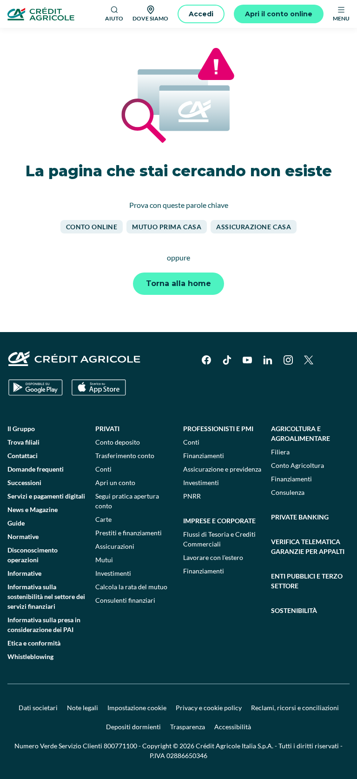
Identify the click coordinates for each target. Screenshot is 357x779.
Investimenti (113, 573)
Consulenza (287, 492)
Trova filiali (23, 442)
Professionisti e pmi (218, 429)
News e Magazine (32, 509)
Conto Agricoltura (297, 465)
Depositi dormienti (133, 727)
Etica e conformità (33, 643)
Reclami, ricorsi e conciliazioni (295, 708)
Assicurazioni (114, 546)
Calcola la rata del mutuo (131, 587)
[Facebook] (206, 360)
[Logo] (40, 13)
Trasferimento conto (124, 455)
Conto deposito (117, 442)
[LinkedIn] (267, 360)
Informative (24, 573)
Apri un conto (115, 482)
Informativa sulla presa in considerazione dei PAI (43, 624)
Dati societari (38, 708)
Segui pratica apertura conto (127, 501)
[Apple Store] (99, 388)
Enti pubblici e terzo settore (307, 581)
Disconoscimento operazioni (32, 555)
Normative (23, 536)
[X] (308, 360)
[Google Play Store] (35, 388)
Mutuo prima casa (166, 227)
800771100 (120, 746)
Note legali (82, 708)
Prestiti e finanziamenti (128, 533)
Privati (107, 429)
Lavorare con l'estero (213, 557)
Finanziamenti (203, 455)
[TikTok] (227, 360)
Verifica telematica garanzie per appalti (307, 546)
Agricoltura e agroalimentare (300, 433)
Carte (103, 519)
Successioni (24, 482)
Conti (103, 469)
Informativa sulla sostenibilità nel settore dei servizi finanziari (46, 596)
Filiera (280, 452)
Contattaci (22, 455)
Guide (16, 523)
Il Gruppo (21, 429)
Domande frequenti (35, 469)
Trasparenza (187, 727)
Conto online (92, 227)
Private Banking (300, 517)
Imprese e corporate (219, 521)
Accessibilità (232, 727)
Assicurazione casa (253, 227)
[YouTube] (247, 360)
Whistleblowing (30, 656)
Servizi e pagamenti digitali (46, 496)
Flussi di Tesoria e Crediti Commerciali (219, 539)
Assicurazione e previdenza (222, 469)
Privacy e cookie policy (209, 708)
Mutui (104, 560)
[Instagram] (288, 360)
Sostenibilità (294, 610)
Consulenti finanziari (125, 600)
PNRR (192, 496)
